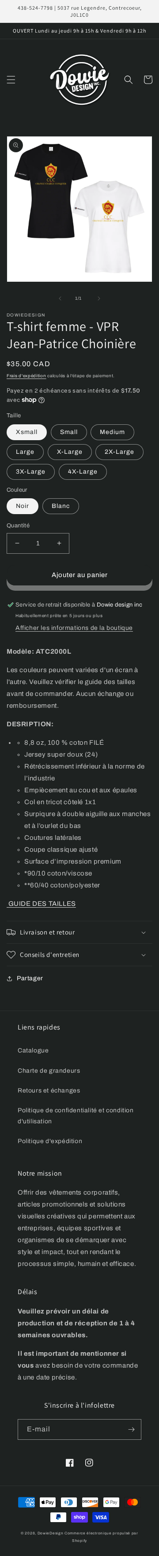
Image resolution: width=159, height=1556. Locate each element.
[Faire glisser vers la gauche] (60, 298)
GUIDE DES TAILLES (41, 903)
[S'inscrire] (131, 1429)
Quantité (18, 525)
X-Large (70, 452)
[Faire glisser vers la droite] (99, 298)
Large (25, 452)
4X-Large (83, 471)
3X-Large (30, 471)
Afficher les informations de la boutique (74, 628)
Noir (22, 506)
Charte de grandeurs (49, 1070)
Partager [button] (30, 978)
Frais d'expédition (26, 375)
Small (69, 432)
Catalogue (33, 1050)
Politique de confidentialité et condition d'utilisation (76, 1116)
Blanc (61, 506)
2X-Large (119, 452)
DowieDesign (51, 1533)
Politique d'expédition (50, 1141)
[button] (11, 79)
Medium (112, 432)
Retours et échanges (49, 1090)
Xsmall (27, 432)
